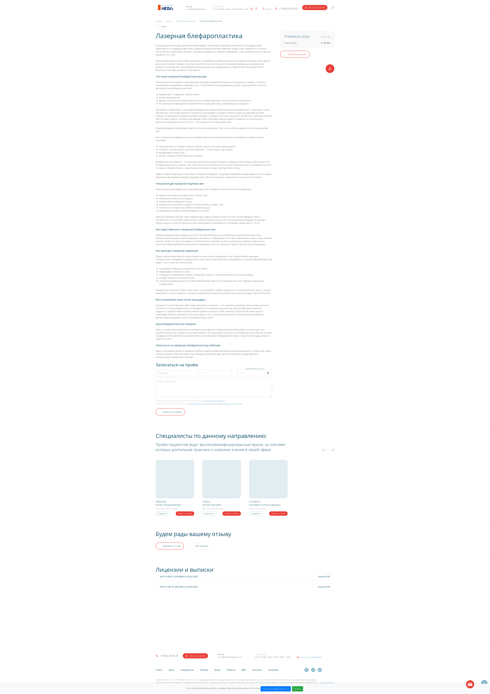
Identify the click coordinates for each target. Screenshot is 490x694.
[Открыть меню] (333, 7)
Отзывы (204, 669)
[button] (166, 7)
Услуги (159, 669)
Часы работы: (218, 6)
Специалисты (187, 669)
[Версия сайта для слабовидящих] (251, 9)
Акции (217, 669)
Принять (297, 689)
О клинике (273, 669)
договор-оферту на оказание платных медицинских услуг (214, 403)
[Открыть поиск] (256, 9)
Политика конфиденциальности (275, 689)
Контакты (257, 669)
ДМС (244, 669)
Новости (231, 669)
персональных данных (214, 400)
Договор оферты (327, 682)
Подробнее (162, 513)
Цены (171, 669)
